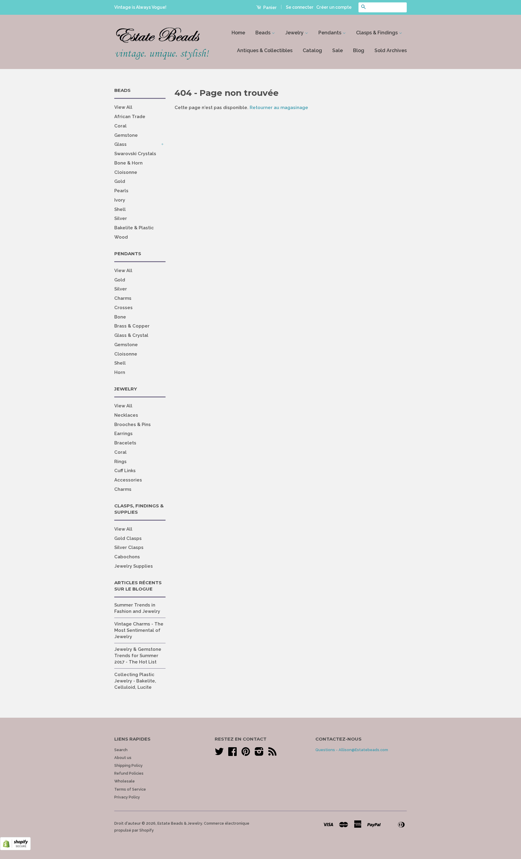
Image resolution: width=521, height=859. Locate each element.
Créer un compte (334, 7)
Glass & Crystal (131, 335)
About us (122, 757)
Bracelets (125, 443)
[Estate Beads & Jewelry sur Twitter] (219, 753)
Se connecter (300, 7)
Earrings (123, 433)
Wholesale (124, 781)
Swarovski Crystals (135, 153)
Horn (119, 372)
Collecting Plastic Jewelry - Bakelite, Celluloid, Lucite (135, 681)
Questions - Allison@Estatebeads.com (351, 750)
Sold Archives (390, 50)
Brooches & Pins (132, 424)
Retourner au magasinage (279, 107)
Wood (121, 237)
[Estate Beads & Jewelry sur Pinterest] (245, 753)
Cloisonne (125, 172)
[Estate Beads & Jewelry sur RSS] (272, 753)
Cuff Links (125, 470)
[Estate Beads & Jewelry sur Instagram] (259, 753)
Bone (120, 317)
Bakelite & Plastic (134, 227)
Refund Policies (129, 773)
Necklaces (126, 415)
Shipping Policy (128, 765)
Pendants (330, 33)
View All (123, 107)
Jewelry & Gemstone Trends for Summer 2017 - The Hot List (137, 656)
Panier (269, 7)
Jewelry (295, 33)
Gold (119, 181)
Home (238, 33)
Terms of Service (130, 789)
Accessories (128, 480)
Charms (122, 298)
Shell (120, 209)
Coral (120, 126)
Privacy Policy (127, 797)
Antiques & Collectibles (264, 50)
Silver (120, 218)
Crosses (123, 307)
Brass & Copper (132, 326)
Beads (263, 33)
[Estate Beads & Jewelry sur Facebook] (232, 753)
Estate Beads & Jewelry (179, 823)
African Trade (129, 116)
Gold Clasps (128, 538)
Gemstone (126, 135)
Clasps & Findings (377, 33)
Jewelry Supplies (133, 566)
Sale (337, 50)
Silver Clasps (129, 547)
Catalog (312, 50)
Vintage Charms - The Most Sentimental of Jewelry (138, 630)
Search (121, 750)
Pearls (121, 190)
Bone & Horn (128, 163)
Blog (358, 50)
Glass (120, 144)
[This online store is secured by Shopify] (15, 848)
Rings (120, 461)
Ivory (119, 200)
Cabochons (127, 557)
